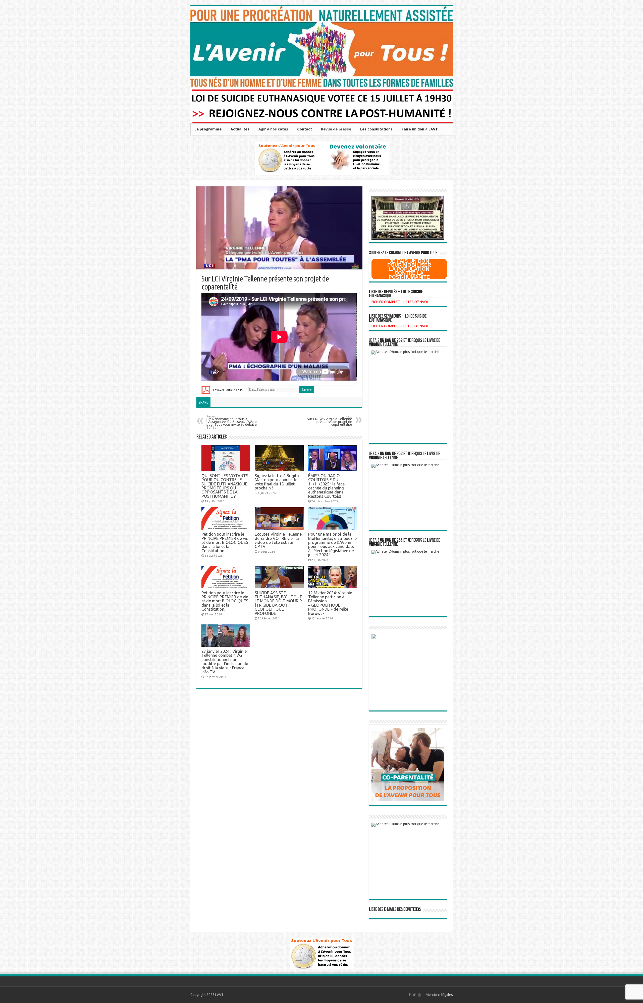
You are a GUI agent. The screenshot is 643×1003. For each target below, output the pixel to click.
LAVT (219, 995)
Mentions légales (439, 995)
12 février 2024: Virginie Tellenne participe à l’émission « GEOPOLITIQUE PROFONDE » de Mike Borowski (330, 603)
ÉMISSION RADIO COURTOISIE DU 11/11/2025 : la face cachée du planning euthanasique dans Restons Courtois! (326, 485)
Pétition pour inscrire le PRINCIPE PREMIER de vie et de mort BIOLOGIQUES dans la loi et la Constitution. (224, 542)
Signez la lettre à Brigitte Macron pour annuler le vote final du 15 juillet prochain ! (277, 481)
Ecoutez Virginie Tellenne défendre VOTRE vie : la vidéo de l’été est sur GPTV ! (278, 540)
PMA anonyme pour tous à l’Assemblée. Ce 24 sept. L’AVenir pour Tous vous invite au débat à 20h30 (232, 422)
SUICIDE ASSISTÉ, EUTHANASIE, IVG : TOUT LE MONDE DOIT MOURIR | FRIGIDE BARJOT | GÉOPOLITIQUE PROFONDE (278, 603)
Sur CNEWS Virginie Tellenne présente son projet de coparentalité (329, 420)
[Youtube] (419, 995)
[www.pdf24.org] (206, 389)
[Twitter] (414, 995)
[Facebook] (409, 995)
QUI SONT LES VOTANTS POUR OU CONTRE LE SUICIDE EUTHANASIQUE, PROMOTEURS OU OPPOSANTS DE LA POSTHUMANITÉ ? (224, 485)
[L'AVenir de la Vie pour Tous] (321, 47)
